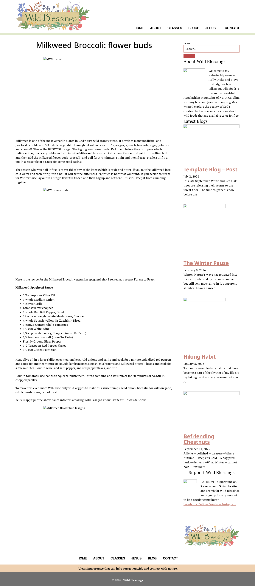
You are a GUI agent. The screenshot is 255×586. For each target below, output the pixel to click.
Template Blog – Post (210, 169)
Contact (170, 558)
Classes (118, 558)
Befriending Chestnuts (199, 439)
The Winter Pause (206, 262)
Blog (152, 558)
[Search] (189, 56)
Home (82, 558)
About (98, 558)
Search (188, 43)
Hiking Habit (200, 356)
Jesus (136, 558)
